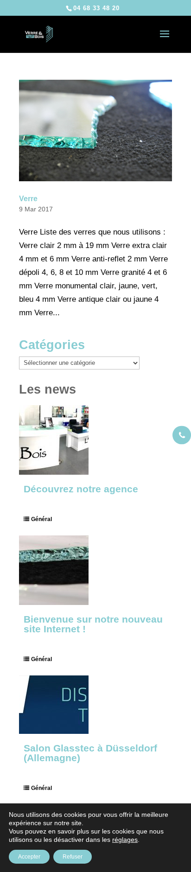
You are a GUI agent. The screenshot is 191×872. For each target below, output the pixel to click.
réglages (125, 839)
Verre (28, 199)
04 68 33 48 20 (96, 8)
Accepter (29, 856)
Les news (47, 389)
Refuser (73, 856)
